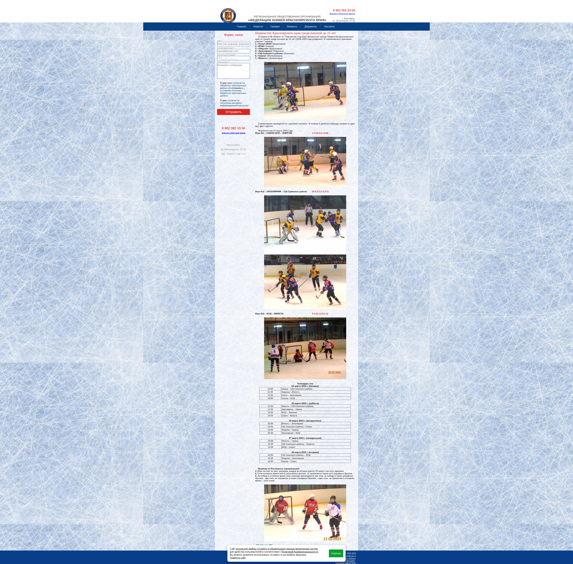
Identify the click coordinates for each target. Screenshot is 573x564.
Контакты (329, 26)
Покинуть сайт (237, 558)
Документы (311, 26)
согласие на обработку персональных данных (233, 85)
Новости (258, 26)
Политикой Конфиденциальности (299, 552)
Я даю (234, 103)
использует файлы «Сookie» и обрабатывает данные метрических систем (277, 549)
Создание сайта (343, 563)
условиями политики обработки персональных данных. (233, 93)
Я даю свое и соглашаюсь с (233, 89)
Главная (241, 26)
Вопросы (292, 26)
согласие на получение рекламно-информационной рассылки (234, 103)
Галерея (275, 26)
